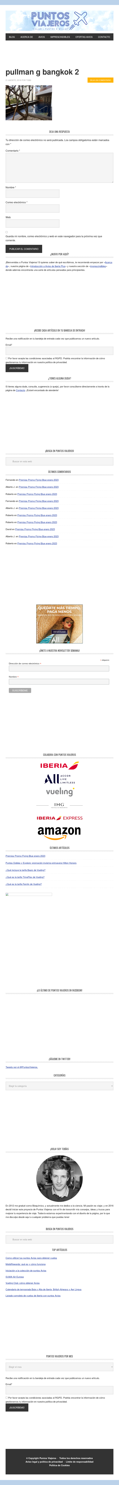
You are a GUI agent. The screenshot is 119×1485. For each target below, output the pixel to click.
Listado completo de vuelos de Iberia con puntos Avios (33, 1295)
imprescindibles (98, 266)
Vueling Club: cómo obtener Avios (23, 1283)
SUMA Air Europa (15, 1276)
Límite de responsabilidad (79, 1461)
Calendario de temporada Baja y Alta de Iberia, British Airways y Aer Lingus (44, 1289)
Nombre (11, 187)
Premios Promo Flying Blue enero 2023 (39, 479)
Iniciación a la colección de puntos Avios (26, 1270)
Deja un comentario (100, 80)
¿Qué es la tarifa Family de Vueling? (24, 884)
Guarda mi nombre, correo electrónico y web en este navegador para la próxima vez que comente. (54, 238)
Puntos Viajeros (48, 1458)
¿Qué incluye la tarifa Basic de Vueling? (25, 870)
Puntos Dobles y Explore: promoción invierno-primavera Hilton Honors (41, 862)
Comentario (13, 150)
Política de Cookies (59, 1465)
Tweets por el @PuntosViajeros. (22, 1067)
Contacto (20, 390)
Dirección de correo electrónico (25, 663)
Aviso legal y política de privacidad (44, 1461)
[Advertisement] (59, 58)
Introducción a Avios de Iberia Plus (47, 266)
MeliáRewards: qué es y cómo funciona (26, 1264)
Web (8, 217)
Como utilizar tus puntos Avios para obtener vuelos (31, 1257)
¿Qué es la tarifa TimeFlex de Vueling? (25, 877)
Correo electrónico (16, 202)
